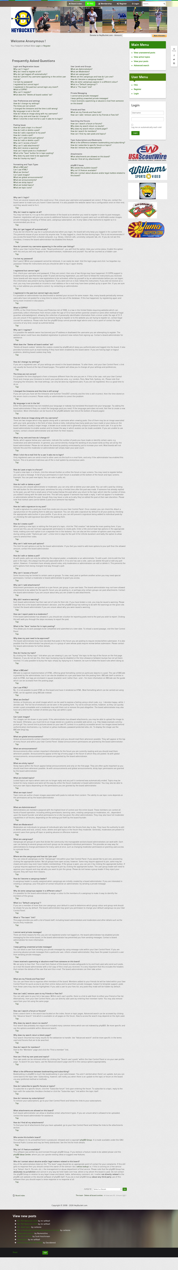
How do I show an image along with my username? (35, 114)
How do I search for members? (84, 131)
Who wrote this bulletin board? (84, 168)
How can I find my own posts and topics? (88, 134)
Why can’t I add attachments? (26, 146)
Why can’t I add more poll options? (28, 138)
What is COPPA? (20, 89)
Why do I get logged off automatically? (30, 74)
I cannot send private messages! (84, 96)
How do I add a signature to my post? (29, 133)
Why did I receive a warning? (26, 148)
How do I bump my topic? (24, 158)
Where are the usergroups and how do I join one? (92, 77)
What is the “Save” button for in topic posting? (33, 153)
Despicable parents (25, 1233)
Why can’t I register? (22, 92)
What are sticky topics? (23, 182)
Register (46, 46)
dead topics (22, 1240)
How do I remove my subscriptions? (86, 148)
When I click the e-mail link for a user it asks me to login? (38, 119)
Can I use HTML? (20, 170)
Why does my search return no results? (87, 126)
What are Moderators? (80, 72)
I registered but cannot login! (26, 84)
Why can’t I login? (21, 69)
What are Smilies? (21, 172)
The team (79, 1195)
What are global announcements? (28, 177)
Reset (15, 1252)
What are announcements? (25, 180)
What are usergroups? (80, 74)
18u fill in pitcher (24, 1236)
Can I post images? (21, 175)
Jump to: (88, 1189)
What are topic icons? (22, 188)
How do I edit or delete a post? (26, 130)
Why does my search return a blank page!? (89, 129)
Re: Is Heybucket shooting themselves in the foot (38, 1230)
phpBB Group (86, 1140)
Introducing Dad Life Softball (29, 1243)
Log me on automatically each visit (146, 127)
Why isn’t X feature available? (84, 170)
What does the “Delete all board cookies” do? (32, 95)
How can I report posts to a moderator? (30, 151)
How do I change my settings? (26, 103)
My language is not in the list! (26, 111)
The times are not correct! (24, 106)
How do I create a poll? (23, 135)
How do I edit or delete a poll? (26, 140)
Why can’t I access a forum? (25, 143)
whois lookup (82, 1167)
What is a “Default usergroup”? (84, 84)
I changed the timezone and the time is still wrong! (35, 109)
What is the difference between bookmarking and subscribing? (98, 143)
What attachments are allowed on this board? (90, 157)
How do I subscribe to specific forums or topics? (91, 145)
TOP (45, 1253)
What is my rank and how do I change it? (31, 116)
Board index (20, 1196)
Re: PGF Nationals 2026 (27, 1221)
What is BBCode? (20, 167)
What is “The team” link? (81, 87)
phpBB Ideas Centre (22, 1155)
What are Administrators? (81, 69)
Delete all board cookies (93, 1195)
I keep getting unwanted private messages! (89, 98)
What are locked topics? (23, 185)
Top (17, 208)
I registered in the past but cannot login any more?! (35, 87)
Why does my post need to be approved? (31, 156)
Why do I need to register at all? (27, 72)
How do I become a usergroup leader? (87, 79)
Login (38, 46)
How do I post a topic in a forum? (27, 128)
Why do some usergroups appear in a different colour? (94, 82)
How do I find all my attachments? (85, 159)
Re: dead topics (24, 1227)
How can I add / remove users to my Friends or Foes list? (95, 115)
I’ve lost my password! (22, 82)
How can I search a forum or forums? (86, 124)
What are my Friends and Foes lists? (86, 112)
